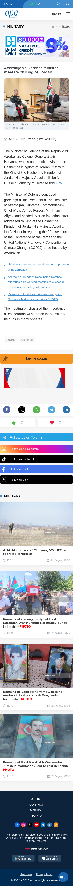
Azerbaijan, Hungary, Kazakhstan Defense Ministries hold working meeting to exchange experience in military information (36, 282)
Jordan (10, 339)
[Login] (67, 4)
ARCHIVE (36, 810)
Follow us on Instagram (24, 448)
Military (64, 27)
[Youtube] (36, 825)
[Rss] (56, 825)
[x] (30, 825)
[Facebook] (17, 825)
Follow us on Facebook (24, 469)
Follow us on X (19, 479)
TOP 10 (37, 815)
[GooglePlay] (23, 858)
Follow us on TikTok (22, 459)
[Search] (58, 4)
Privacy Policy (44, 874)
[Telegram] (43, 825)
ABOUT (36, 799)
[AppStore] (49, 858)
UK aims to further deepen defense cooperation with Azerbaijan (38, 267)
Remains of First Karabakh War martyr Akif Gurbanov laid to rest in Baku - (35, 296)
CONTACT (36, 804)
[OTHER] (67, 14)
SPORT (56, 14)
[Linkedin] (49, 825)
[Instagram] (23, 825)
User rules (26, 874)
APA (58, 183)
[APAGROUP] (36, 849)
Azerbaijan (27, 339)
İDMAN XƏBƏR (36, 358)
